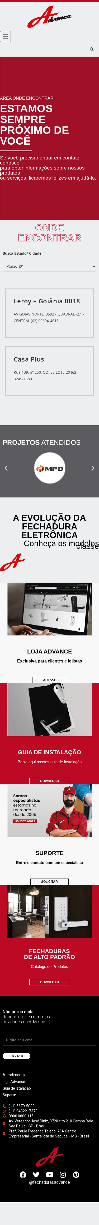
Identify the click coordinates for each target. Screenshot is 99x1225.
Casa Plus (29, 359)
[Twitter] (36, 1174)
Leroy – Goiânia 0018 (47, 300)
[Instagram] (62, 1174)
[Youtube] (49, 1174)
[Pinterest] (76, 1174)
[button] (6, 468)
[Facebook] (23, 1174)
